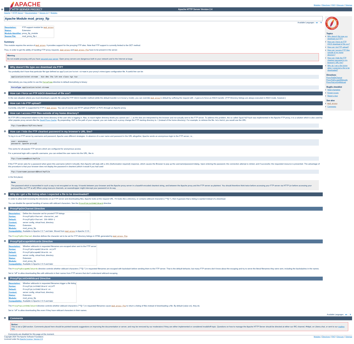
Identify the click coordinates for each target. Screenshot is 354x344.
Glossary (340, 5)
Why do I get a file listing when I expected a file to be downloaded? (338, 68)
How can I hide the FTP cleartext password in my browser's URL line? (337, 60)
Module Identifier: (13, 33)
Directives (326, 5)
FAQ (333, 5)
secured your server (49, 59)
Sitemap (348, 5)
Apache (7, 13)
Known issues (333, 93)
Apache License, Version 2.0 (31, 339)
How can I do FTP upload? (338, 47)
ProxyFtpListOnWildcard (336, 82)
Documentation (31, 13)
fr (321, 23)
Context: (13, 222)
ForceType (48, 82)
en (316, 23)
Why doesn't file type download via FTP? (337, 37)
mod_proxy (49, 27)
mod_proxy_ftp (81, 50)
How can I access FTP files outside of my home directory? (338, 52)
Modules (317, 5)
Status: (8, 30)
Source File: (10, 36)
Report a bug (332, 96)
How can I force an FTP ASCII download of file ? (338, 43)
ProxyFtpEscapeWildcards (337, 80)
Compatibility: (15, 231)
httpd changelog (333, 90)
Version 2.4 (43, 13)
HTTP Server (17, 13)
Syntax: (12, 216)
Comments (331, 107)
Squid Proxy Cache (48, 120)
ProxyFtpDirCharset (334, 78)
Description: (10, 27)
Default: (12, 219)
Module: (13, 228)
